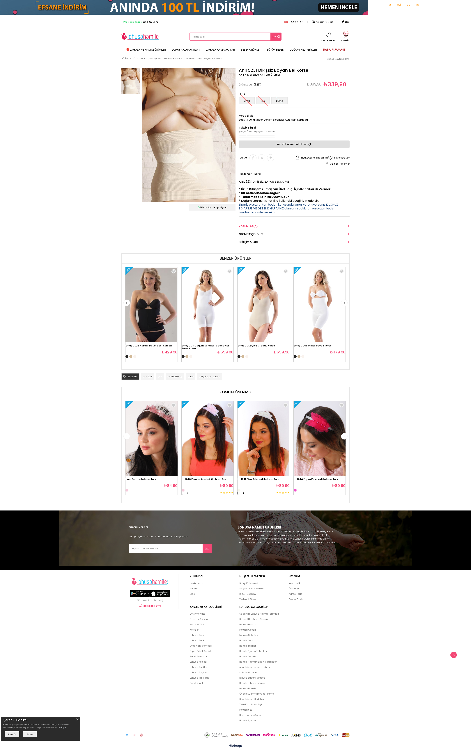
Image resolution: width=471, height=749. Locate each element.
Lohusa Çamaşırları (186, 49)
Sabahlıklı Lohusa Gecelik (253, 619)
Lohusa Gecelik (247, 629)
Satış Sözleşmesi (248, 583)
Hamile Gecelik (247, 656)
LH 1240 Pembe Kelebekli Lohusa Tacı (204, 479)
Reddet (30, 734)
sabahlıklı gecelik (249, 672)
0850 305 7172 (152, 606)
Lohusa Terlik (197, 640)
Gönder (207, 548)
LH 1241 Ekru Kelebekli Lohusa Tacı (258, 479)
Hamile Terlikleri (247, 645)
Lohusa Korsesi (198, 661)
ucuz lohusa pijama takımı (254, 667)
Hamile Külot (197, 624)
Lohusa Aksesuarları (221, 49)
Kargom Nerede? (324, 22)
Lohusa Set (245, 709)
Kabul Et (12, 734)
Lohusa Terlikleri (198, 667)
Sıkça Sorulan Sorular (251, 588)
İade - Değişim (247, 593)
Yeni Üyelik (294, 583)
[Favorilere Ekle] (173, 405)
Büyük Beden (275, 49)
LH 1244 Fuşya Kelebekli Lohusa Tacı (316, 479)
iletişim (194, 588)
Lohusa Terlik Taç (199, 677)
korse (191, 376)
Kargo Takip (295, 593)
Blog (347, 22)
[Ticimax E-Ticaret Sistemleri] (235, 746)
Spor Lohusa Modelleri (251, 699)
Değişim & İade (248, 242)
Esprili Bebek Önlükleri (201, 651)
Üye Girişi (294, 588)
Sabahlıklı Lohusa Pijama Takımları (259, 613)
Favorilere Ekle (173, 271)
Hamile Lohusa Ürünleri (252, 683)
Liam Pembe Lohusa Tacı (140, 479)
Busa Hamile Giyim (250, 715)
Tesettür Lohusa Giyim (251, 704)
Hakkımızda (196, 583)
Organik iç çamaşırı (201, 645)
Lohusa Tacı (197, 635)
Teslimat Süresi (247, 599)
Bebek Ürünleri (251, 49)
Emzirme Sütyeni (199, 619)
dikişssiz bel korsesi (209, 376)
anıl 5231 (148, 376)
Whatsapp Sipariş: (140, 21)
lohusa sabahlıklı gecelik (253, 677)
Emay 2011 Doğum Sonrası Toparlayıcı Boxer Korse (205, 346)
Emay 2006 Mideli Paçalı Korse (313, 345)
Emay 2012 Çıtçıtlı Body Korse (256, 345)
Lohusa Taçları (198, 672)
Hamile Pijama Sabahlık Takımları (258, 661)
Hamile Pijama (247, 720)
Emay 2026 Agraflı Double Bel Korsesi (148, 345)
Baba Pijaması (334, 49)
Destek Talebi (296, 599)
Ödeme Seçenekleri (251, 234)
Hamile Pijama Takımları (253, 651)
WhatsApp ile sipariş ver (213, 207)
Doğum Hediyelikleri (304, 49)
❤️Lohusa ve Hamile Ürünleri (146, 49)
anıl (160, 376)
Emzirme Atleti (197, 613)
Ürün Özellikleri (250, 174)
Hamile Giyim (246, 640)
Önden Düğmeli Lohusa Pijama (256, 693)
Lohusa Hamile (247, 688)
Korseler (194, 629)
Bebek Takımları (199, 656)
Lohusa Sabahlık (248, 635)
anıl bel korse (175, 376)
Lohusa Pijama (247, 624)
